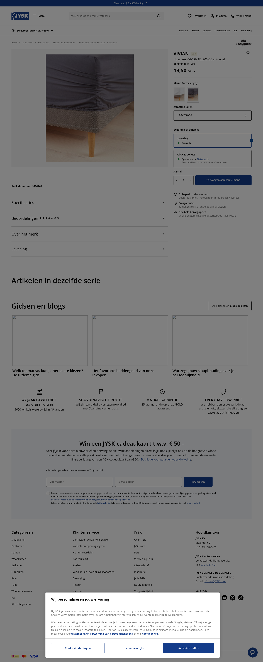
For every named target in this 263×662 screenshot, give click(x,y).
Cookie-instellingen (78, 648)
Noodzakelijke (134, 648)
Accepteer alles (188, 648)
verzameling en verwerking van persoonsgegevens (101, 633)
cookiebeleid (150, 633)
